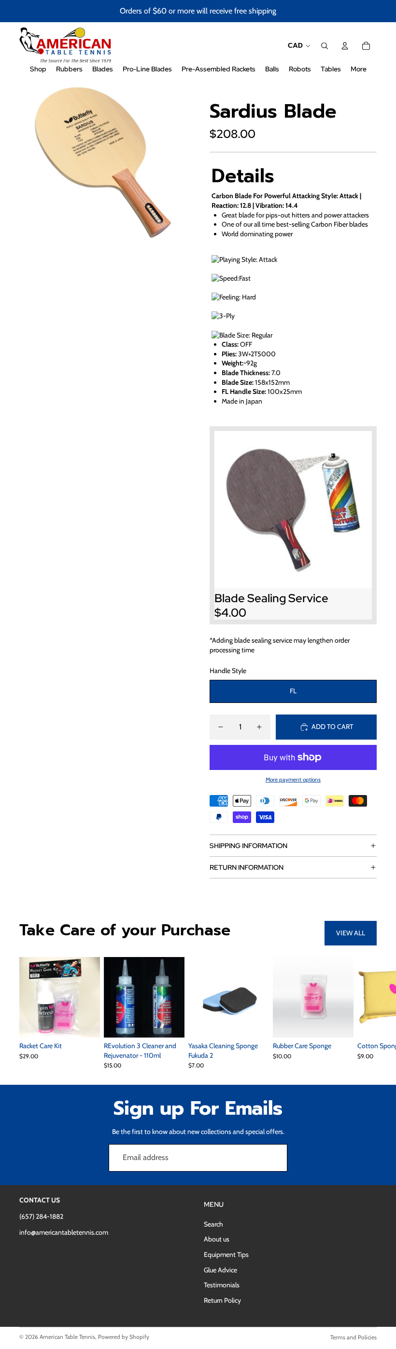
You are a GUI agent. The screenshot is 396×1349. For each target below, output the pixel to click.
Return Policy (222, 1300)
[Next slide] (366, 1013)
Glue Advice (220, 1270)
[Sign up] (274, 1157)
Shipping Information (248, 845)
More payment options (293, 779)
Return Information (246, 867)
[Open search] (324, 45)
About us (216, 1239)
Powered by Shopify (123, 1336)
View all (350, 933)
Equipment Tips (226, 1254)
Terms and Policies (353, 1337)
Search (213, 1224)
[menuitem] (358, 69)
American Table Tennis (67, 1336)
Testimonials (222, 1285)
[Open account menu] (344, 45)
